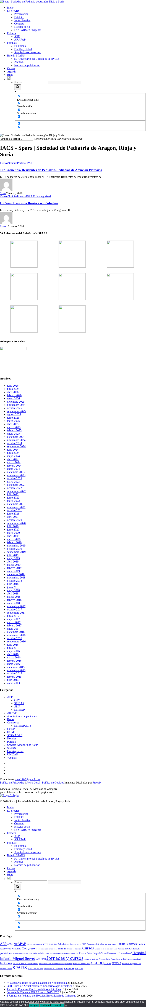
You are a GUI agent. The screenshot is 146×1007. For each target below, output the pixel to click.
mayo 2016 (13, 651)
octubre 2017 (14, 609)
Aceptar (34, 1005)
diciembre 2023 (16, 471)
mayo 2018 (13, 590)
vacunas (69, 968)
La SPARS (13, 10)
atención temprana (34, 944)
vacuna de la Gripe (35, 969)
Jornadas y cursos (64, 958)
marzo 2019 (13, 564)
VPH (81, 969)
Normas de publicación (27, 65)
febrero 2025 (14, 430)
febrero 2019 (14, 567)
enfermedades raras (41, 953)
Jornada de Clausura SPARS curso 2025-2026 (33, 992)
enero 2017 (13, 628)
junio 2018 (13, 587)
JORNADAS (14, 735)
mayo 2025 (13, 420)
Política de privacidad (52, 1005)
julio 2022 (13, 494)
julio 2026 (13, 385)
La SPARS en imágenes (27, 29)
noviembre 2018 (16, 577)
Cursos (11, 68)
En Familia (20, 45)
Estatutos (19, 17)
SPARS (30, 163)
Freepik (97, 782)
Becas (10, 719)
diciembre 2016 (16, 631)
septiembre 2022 (16, 491)
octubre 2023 (14, 478)
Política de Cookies (53, 782)
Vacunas (12, 757)
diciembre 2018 (16, 574)
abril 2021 (13, 516)
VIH (77, 969)
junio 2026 (13, 388)
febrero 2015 (14, 676)
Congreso (28, 948)
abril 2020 (13, 535)
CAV (17, 700)
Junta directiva (22, 20)
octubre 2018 (14, 580)
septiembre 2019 (16, 551)
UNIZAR (12, 754)
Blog (10, 74)
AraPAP (12, 712)
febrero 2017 (14, 625)
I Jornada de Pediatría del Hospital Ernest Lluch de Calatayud (41, 995)
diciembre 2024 (16, 436)
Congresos (13, 722)
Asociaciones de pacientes (21, 716)
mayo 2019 (13, 558)
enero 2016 (13, 663)
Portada (21, 163)
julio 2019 (13, 555)
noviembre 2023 (16, 475)
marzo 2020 (13, 539)
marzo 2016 (13, 657)
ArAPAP (20, 944)
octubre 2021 (14, 510)
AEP (17, 36)
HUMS (11, 732)
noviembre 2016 (16, 635)
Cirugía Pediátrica (127, 943)
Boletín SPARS (16, 55)
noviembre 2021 (16, 507)
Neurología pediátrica (120, 959)
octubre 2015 (14, 673)
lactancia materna (91, 959)
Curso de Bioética (74, 949)
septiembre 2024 (16, 446)
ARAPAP (20, 39)
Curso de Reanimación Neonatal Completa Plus (34, 989)
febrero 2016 (14, 660)
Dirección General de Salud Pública (109, 949)
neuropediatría (135, 959)
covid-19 (62, 948)
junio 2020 (13, 529)
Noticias (12, 163)
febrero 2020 (14, 542)
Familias (12, 42)
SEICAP (19, 703)
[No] (66, 1005)
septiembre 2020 (16, 523)
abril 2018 (13, 593)
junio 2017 (13, 615)
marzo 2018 (13, 596)
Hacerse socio (22, 26)
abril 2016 (13, 654)
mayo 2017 (13, 619)
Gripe (89, 953)
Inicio (10, 7)
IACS (38, 959)
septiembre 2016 (16, 641)
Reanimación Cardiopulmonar (51, 964)
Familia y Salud (23, 49)
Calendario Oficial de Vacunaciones (101, 944)
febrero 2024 (14, 465)
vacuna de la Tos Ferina (53, 969)
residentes (68, 964)
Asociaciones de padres (27, 52)
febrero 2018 (14, 599)
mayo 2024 (13, 455)
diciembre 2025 (16, 401)
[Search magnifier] (17, 87)
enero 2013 (13, 683)
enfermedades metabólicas (21, 953)
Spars (3, 193)
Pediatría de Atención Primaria (25, 963)
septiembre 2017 (16, 612)
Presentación (21, 13)
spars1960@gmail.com (27, 779)
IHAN (43, 959)
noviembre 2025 (16, 404)
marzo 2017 (13, 622)
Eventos (82, 953)
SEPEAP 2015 (22, 725)
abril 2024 (13, 459)
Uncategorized (42, 196)
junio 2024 (13, 452)
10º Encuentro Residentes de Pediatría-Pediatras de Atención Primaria (51, 170)
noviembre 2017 (16, 606)
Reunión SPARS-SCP (81, 964)
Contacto (19, 23)
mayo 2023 (13, 481)
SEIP (17, 706)
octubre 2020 (14, 519)
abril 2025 (13, 424)
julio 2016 (13, 644)
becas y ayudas (50, 944)
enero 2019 (13, 571)
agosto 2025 (14, 414)
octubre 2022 (14, 487)
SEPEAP (19, 709)
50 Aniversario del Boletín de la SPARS (36, 58)
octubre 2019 (14, 548)
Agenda (11, 71)
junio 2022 (13, 497)
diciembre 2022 (16, 484)
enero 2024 (13, 468)
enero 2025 (13, 433)
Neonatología (104, 959)
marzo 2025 (13, 427)
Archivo (19, 61)
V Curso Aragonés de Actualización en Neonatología (37, 982)
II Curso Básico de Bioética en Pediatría (29, 203)
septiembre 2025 (16, 411)
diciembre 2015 (16, 667)
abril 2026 (13, 392)
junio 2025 (13, 417)
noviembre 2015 (16, 670)
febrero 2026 (14, 395)
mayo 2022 (13, 500)
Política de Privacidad (12, 782)
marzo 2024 (13, 462)
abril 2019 (13, 561)
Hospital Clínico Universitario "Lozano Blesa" (112, 953)
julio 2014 (13, 679)
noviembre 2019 (16, 545)
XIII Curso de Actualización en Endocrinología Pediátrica (39, 985)
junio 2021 (13, 513)
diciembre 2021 (16, 503)
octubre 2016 (14, 638)
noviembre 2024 (16, 439)
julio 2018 (13, 583)
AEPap (10, 944)
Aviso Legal (33, 782)
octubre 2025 (14, 408)
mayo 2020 (13, 532)
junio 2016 (13, 647)
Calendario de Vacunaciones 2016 (72, 944)
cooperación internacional (46, 949)
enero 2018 (13, 603)
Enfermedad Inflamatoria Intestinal (64, 953)
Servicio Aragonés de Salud (22, 744)
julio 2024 (13, 449)
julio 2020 (13, 526)
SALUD (97, 963)
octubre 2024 (14, 443)
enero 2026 (13, 398)
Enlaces (11, 33)
